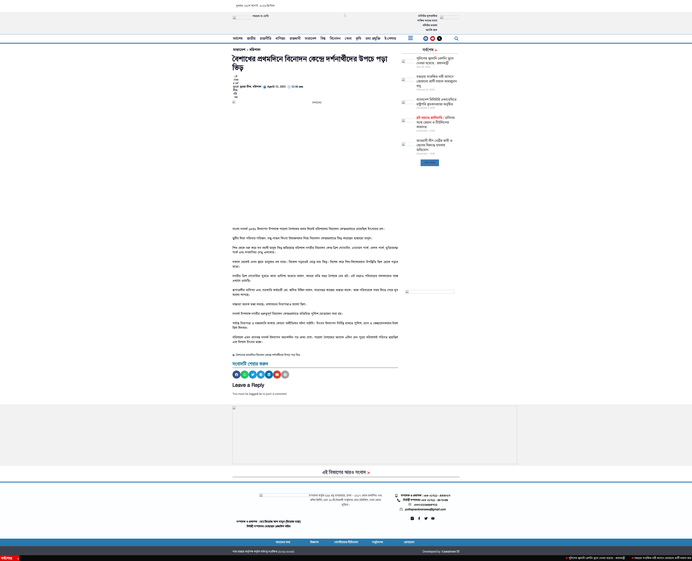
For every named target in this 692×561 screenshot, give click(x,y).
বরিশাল (254, 50)
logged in (255, 394)
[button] (410, 38)
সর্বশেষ (238, 38)
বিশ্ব (323, 38)
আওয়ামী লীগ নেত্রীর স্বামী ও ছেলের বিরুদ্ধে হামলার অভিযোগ (434, 145)
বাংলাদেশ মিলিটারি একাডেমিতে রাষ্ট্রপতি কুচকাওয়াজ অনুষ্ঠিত (436, 102)
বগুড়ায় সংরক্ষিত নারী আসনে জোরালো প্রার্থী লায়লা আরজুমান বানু (436, 81)
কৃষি (358, 38)
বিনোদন (335, 38)
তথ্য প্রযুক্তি (372, 38)
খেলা (348, 38)
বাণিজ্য (280, 38)
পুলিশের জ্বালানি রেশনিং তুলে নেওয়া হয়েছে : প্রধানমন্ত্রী (435, 61)
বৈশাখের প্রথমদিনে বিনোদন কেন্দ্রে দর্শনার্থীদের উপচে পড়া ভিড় (268, 355)
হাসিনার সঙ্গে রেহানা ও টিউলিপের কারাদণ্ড (435, 122)
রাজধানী (295, 38)
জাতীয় (251, 38)
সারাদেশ (310, 38)
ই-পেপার (390, 38)
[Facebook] (425, 38)
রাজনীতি (265, 38)
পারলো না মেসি (260, 16)
